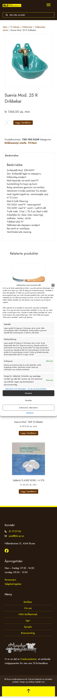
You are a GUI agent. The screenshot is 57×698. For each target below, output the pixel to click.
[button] (53, 285)
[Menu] (48, 5)
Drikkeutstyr (27, 27)
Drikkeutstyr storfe (15, 143)
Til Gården (15, 27)
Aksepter (28, 393)
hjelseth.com (40, 682)
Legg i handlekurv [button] (28, 433)
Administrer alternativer (28, 407)
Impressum (30, 412)
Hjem (5, 27)
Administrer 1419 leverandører (15, 389)
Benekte (28, 400)
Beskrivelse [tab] (11, 155)
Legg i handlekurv (23, 122)
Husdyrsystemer (28, 659)
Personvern (10, 579)
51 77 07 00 (15, 531)
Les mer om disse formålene (37, 389)
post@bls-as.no (16, 536)
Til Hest (32, 143)
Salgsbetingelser (13, 584)
